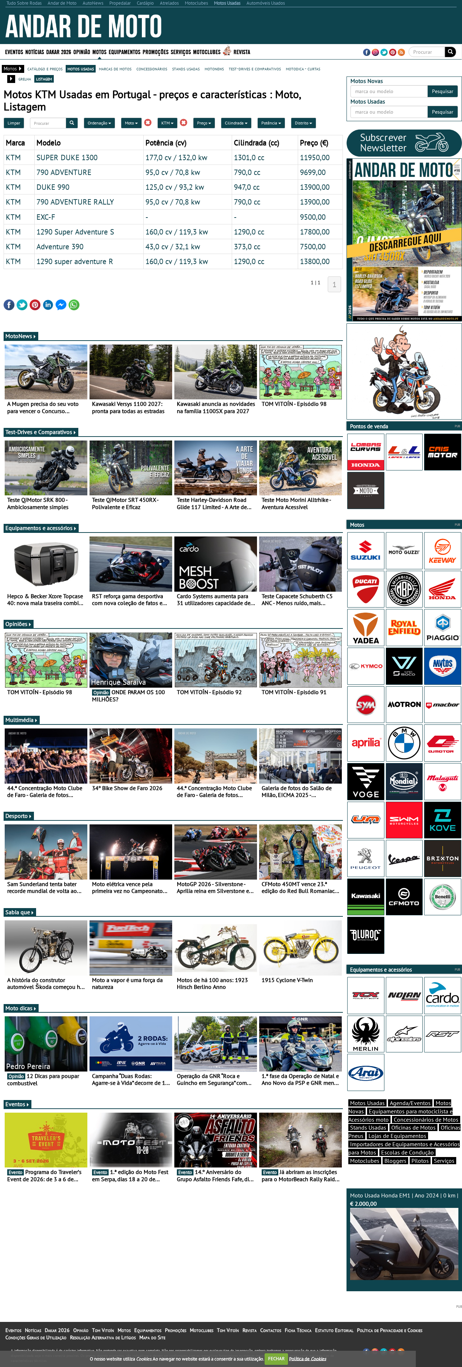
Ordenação (98, 123)
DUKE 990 (52, 187)
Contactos (270, 1330)
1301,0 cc (249, 157)
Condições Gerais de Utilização (35, 1337)
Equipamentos (147, 1330)
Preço (202, 123)
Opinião (81, 51)
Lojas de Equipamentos (397, 1135)
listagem (44, 78)
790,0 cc (247, 172)
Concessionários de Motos (426, 1119)
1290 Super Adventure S (75, 232)
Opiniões (16, 623)
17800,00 (315, 232)
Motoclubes (207, 51)
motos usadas (80, 68)
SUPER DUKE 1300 (66, 157)
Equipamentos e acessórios (39, 527)
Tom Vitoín (103, 1330)
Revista (242, 51)
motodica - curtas (303, 68)
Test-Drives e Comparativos (38, 431)
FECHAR (276, 1358)
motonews (214, 68)
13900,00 (315, 187)
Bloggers (395, 1160)
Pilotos (420, 1160)
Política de (307, 1358)
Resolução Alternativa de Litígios (103, 1337)
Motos (124, 1330)
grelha (24, 78)
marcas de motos (115, 68)
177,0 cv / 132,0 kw (176, 157)
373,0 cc (247, 246)
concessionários (151, 68)
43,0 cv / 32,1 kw (172, 246)
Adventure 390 (59, 246)
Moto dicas (18, 1008)
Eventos (14, 51)
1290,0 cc (249, 232)
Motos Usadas (367, 1103)
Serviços (444, 1160)
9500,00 (313, 217)
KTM (166, 123)
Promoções (156, 51)
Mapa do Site (152, 1337)
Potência (269, 123)
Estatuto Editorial (334, 1330)
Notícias (33, 1330)
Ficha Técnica (298, 1330)
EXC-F (45, 217)
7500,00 (313, 246)
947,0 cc (247, 187)
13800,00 (315, 261)
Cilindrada (235, 123)
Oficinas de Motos (413, 1127)
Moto (130, 123)
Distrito (302, 123)
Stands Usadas (368, 1127)
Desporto (16, 815)
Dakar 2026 (58, 51)
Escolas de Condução (407, 1152)
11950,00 (315, 157)
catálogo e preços (44, 68)
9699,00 (313, 172)
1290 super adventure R (74, 261)
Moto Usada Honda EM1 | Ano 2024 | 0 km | (404, 1199)
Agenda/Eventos (410, 1103)
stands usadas (186, 68)
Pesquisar (442, 91)
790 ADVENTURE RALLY (75, 202)
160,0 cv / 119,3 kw (176, 232)
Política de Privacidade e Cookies (389, 1330)
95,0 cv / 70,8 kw (172, 172)
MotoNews (18, 335)
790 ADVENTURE (63, 172)
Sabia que (17, 912)
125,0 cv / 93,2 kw (174, 187)
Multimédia (19, 719)
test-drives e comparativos (255, 68)
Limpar (14, 123)
